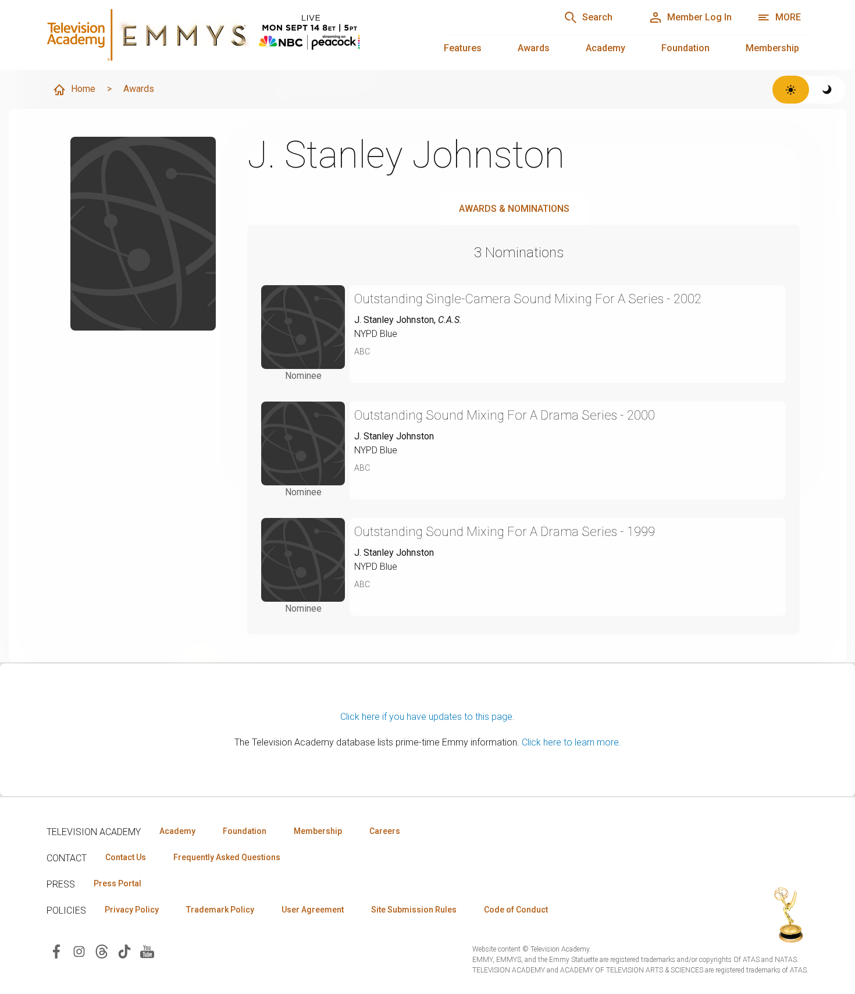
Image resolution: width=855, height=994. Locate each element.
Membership (772, 48)
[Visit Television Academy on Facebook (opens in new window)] (56, 950)
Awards (534, 48)
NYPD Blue (375, 333)
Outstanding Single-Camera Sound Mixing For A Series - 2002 (527, 299)
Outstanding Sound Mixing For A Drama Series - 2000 (504, 415)
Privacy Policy (132, 909)
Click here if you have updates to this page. (427, 716)
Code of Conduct (516, 909)
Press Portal (117, 883)
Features (463, 48)
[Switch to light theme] (790, 90)
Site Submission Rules (414, 909)
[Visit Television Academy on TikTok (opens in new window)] (124, 950)
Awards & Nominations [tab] (514, 208)
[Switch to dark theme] (827, 90)
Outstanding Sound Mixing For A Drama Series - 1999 (504, 531)
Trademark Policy (220, 909)
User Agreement (313, 909)
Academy (605, 48)
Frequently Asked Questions (226, 857)
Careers (384, 831)
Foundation (685, 48)
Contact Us (125, 857)
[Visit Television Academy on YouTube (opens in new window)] (147, 950)
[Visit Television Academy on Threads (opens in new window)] (102, 950)
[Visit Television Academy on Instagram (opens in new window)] (79, 950)
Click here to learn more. (571, 742)
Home (83, 88)
